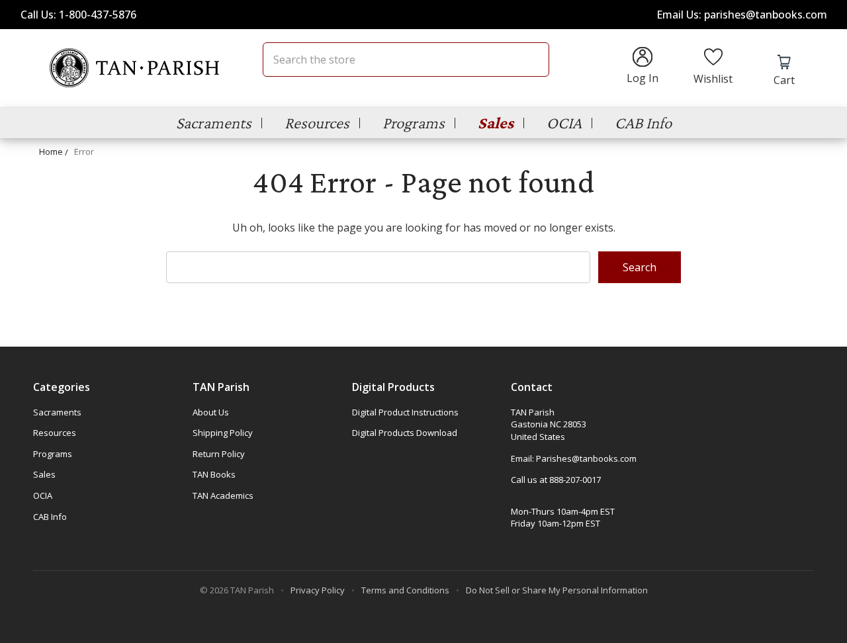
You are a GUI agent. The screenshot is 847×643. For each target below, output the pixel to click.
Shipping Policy (223, 433)
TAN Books (214, 474)
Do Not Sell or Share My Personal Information (557, 590)
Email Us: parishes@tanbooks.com (741, 14)
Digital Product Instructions (405, 412)
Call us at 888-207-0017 (556, 480)
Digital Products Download (404, 433)
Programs (413, 123)
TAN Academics (223, 495)
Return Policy (219, 454)
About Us (211, 412)
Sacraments (213, 123)
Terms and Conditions (405, 590)
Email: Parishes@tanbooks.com (574, 458)
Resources (317, 123)
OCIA (564, 123)
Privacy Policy (317, 590)
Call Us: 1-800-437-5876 (78, 14)
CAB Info (643, 123)
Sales (495, 123)
